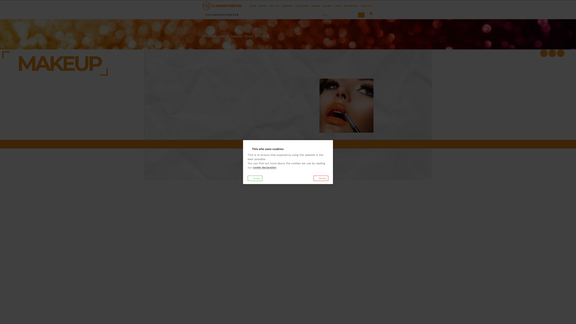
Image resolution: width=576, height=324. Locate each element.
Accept (256, 178)
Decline (322, 178)
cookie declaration (264, 167)
